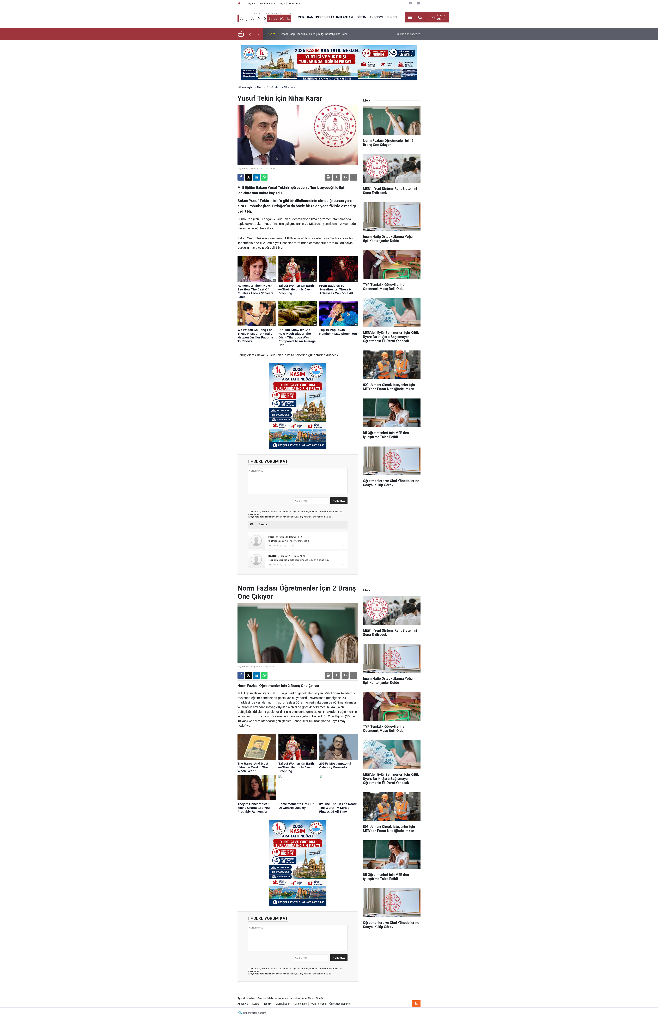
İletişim (267, 1003)
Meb (301, 17)
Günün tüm (409, 34)
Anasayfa (247, 87)
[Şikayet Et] (342, 545)
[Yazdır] (328, 177)
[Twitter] (248, 177)
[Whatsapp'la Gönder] (264, 177)
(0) (284, 545)
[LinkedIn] (256, 177)
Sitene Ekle (294, 3)
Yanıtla (274, 545)
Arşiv (282, 3)
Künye (255, 1003)
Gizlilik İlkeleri (283, 1003)
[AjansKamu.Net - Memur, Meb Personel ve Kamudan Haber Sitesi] (264, 17)
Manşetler (250, 3)
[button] (336, 177)
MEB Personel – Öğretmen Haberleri (331, 1003)
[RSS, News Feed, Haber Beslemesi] (416, 1003)
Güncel (392, 17)
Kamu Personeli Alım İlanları (330, 17)
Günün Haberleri (267, 3)
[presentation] (250, 34)
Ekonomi (376, 17)
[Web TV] (410, 3)
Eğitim (362, 17)
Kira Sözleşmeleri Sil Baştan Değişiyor (304, 34)
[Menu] (410, 17)
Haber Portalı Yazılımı (254, 1012)
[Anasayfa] (239, 3)
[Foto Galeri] (419, 3)
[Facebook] (240, 177)
